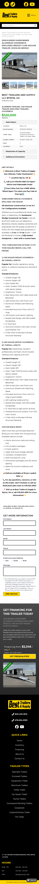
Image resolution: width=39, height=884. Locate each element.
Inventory (19, 745)
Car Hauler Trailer (30, 136)
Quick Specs (11, 122)
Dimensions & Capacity (15, 151)
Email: (5, 538)
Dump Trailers (19, 799)
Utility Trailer (19, 790)
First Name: (7, 519)
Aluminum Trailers (11, 107)
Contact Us (19, 758)
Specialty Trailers (19, 772)
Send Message (11, 594)
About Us (19, 754)
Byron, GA (23, 126)
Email (15, 561)
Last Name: (7, 529)
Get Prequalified (19, 656)
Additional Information (15, 157)
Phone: (5, 548)
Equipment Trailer (19, 781)
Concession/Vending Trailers (19, 803)
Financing (19, 749)
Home (19, 740)
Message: (6, 565)
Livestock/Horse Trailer (19, 812)
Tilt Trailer (19, 817)
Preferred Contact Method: (13, 558)
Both (24, 561)
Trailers (4, 32)
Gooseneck (7, 111)
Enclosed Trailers (19, 109)
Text (6, 561)
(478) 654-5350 (7, 101)
